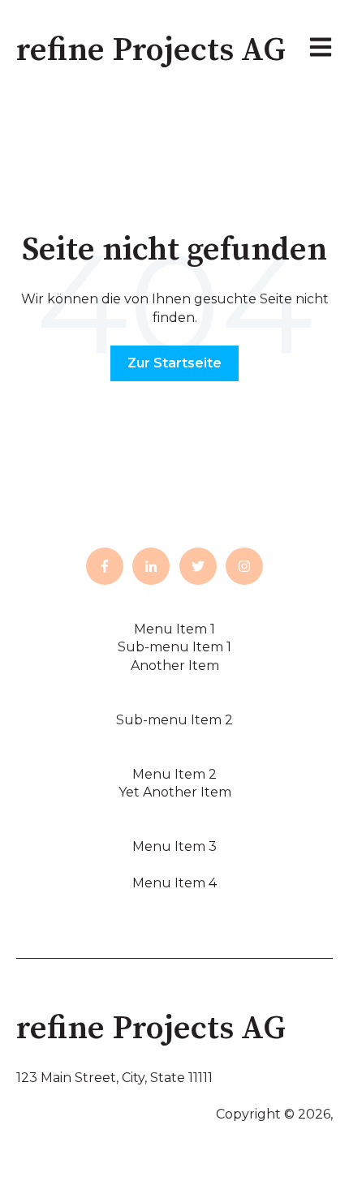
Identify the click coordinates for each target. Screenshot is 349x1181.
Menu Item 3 (174, 846)
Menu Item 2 (174, 774)
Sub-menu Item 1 (174, 647)
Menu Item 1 (174, 629)
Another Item (175, 665)
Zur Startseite (174, 363)
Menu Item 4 (174, 883)
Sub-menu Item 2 (174, 720)
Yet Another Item (174, 792)
